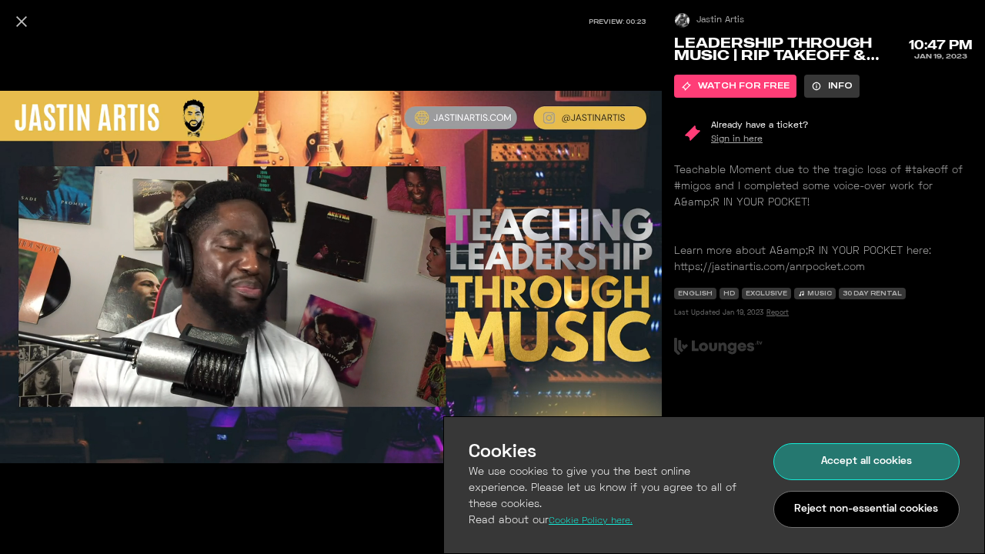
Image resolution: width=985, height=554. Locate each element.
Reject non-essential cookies (866, 509)
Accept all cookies (866, 461)
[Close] (21, 21)
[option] (735, 86)
